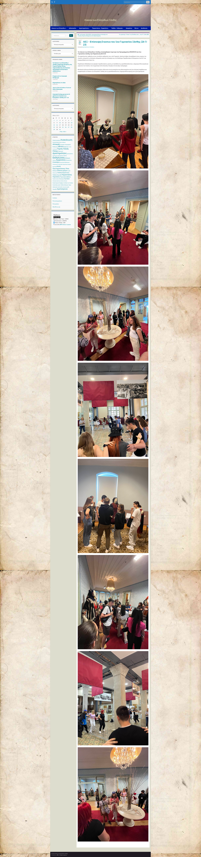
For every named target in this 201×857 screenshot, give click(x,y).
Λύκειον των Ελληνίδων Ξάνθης (100, 19)
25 (63, 127)
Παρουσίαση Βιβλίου (65, 177)
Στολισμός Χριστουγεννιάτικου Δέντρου (60, 180)
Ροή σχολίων (56, 204)
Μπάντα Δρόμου (62, 170)
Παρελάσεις (56, 177)
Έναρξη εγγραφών (56, 140)
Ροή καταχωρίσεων (57, 201)
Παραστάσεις (67, 175)
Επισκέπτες (69, 160)
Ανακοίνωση (66, 139)
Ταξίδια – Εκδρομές (117, 28)
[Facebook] (54, 2)
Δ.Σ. (62, 151)
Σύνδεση (55, 198)
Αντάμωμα (63, 142)
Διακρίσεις (129, 28)
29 (54, 129)
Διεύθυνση (144, 28)
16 (57, 125)
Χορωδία (55, 189)
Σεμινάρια (67, 178)
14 (71, 122)
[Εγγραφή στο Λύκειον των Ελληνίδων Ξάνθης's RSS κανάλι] (52, 2)
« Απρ (60, 131)
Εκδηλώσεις (59, 157)
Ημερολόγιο (65, 164)
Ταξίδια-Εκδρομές (64, 185)
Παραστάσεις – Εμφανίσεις (100, 28)
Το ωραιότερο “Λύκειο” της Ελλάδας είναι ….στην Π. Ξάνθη (133, 34)
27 (68, 127)
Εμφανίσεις (61, 160)
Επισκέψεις (92, 47)
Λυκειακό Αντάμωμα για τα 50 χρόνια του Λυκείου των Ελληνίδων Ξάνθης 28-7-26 (61, 95)
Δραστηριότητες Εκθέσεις (62, 155)
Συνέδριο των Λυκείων (68, 182)
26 (65, 127)
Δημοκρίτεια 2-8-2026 (59, 82)
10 (60, 122)
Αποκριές (56, 144)
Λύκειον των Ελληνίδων (58, 28)
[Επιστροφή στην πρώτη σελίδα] (100, 15)
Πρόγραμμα (61, 178)
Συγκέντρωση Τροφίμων (58, 182)
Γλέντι (59, 151)
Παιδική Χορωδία (57, 175)
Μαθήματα (55, 170)
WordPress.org (56, 207)
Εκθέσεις (54, 160)
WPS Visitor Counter (65, 224)
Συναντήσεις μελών (57, 185)
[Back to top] (197, 853)
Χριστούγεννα (62, 189)
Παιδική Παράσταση (63, 172)
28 (71, 127)
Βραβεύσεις (66, 146)
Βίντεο (137, 28)
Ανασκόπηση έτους (57, 142)
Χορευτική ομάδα (66, 187)
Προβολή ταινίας (56, 178)
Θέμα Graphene (63, 855)
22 (54, 127)
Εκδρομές (67, 158)
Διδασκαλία (72, 28)
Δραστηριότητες (84, 28)
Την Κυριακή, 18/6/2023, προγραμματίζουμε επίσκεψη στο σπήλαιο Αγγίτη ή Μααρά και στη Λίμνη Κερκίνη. (93, 35)
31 (60, 129)
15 (54, 125)
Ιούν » (64, 131)
